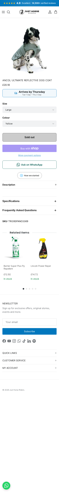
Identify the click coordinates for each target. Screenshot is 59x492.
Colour (6, 117)
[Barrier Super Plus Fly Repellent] (16, 248)
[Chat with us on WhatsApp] (6, 486)
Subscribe (29, 331)
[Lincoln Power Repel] (43, 248)
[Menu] (3, 12)
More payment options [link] (29, 155)
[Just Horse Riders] (30, 12)
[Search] (10, 12)
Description (8, 184)
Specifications (11, 201)
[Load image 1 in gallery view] (29, 47)
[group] (15, 258)
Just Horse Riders (16, 390)
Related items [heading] (19, 232)
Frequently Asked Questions (19, 210)
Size (4, 103)
